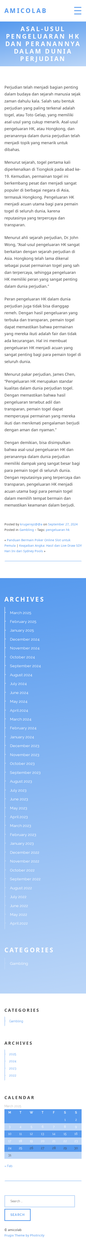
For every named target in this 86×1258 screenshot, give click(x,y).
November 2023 (24, 754)
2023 (12, 1068)
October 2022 (22, 870)
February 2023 (23, 834)
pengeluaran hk (58, 530)
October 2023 (22, 763)
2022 (12, 1075)
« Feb (8, 1166)
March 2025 (20, 612)
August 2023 (21, 781)
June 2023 (19, 799)
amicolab (25, 10)
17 (9, 1141)
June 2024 (19, 692)
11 (20, 1134)
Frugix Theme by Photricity (24, 1235)
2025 (12, 1054)
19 (31, 1141)
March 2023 (20, 825)
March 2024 (21, 719)
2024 (12, 1061)
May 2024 (19, 701)
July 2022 (18, 896)
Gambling (26, 530)
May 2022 (18, 914)
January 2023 (22, 843)
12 (31, 1134)
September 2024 (25, 665)
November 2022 (24, 861)
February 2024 (23, 728)
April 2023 (19, 816)
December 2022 (24, 852)
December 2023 (24, 745)
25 (20, 1148)
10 (9, 1134)
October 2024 (22, 657)
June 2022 (19, 905)
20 (43, 1141)
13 (42, 1134)
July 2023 (18, 790)
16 (76, 1134)
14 (53, 1134)
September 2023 (25, 772)
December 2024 (25, 639)
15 (65, 1134)
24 (9, 1148)
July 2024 (18, 683)
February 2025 (23, 621)
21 (53, 1141)
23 (76, 1141)
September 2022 (25, 879)
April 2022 (19, 923)
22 (65, 1141)
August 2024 (21, 674)
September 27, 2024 (63, 524)
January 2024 (22, 737)
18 (20, 1141)
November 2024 (25, 648)
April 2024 (19, 710)
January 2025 (22, 630)
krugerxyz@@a (31, 524)
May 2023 (18, 808)
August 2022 (21, 888)
